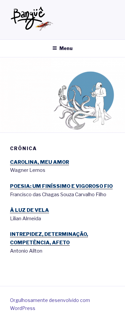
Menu (66, 48)
